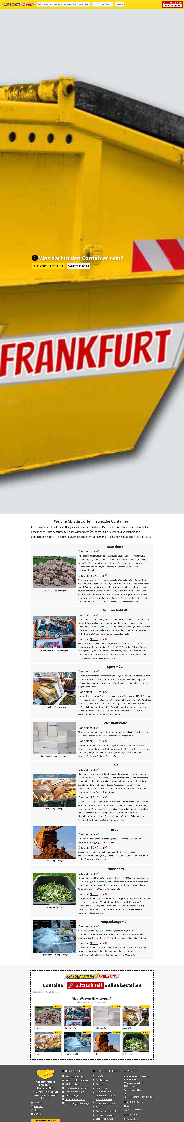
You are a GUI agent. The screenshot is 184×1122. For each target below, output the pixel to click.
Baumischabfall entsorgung (76, 4)
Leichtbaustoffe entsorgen (77, 1088)
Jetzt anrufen (173, 4)
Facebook (38, 1102)
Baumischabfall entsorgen (76, 1080)
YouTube (38, 1114)
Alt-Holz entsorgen (73, 1084)
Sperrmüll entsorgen (102, 4)
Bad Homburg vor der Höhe (108, 1111)
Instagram (38, 1106)
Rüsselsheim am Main (105, 1095)
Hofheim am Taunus (104, 1091)
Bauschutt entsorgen (74, 1076)
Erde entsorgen (72, 1095)
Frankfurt (100, 1076)
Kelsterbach (101, 1088)
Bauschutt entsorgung (49, 4)
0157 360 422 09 (80, 266)
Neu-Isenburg (102, 1080)
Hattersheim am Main (105, 1103)
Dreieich (99, 1084)
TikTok (36, 1110)
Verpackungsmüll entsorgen (77, 1103)
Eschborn (100, 1107)
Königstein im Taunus (105, 1115)
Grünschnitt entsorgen (75, 1099)
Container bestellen (49, 266)
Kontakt (119, 4)
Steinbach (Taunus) (104, 1119)
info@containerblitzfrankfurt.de (138, 1096)
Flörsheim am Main (104, 1099)
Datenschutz (132, 1119)
